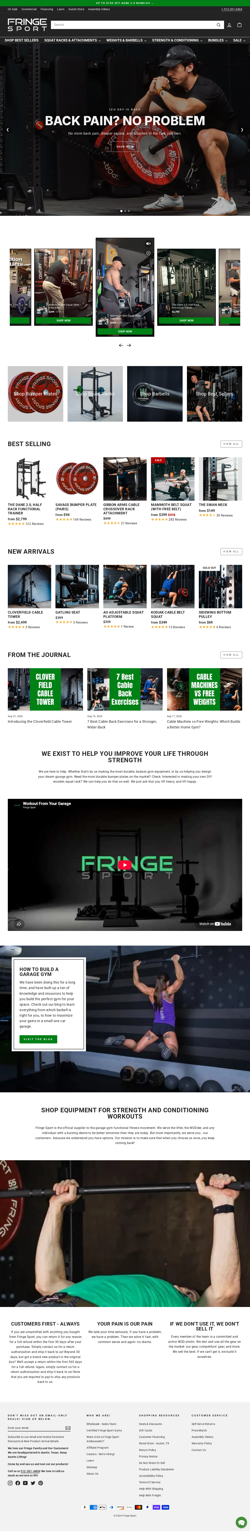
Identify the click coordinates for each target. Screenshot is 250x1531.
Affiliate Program (98, 1447)
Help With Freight (150, 1495)
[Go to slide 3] (129, 211)
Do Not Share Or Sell (152, 1462)
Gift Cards (145, 1430)
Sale (237, 40)
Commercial (29, 9)
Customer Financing (152, 1436)
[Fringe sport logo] (27, 25)
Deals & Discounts (150, 1424)
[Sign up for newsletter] (68, 1428)
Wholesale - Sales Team (101, 1424)
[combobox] (137, 25)
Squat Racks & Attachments (71, 40)
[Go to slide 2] (125, 211)
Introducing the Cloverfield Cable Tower (40, 721)
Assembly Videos (99, 9)
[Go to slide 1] (121, 211)
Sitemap (92, 1467)
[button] (241, 1522)
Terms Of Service (149, 1482)
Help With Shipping (151, 1488)
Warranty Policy (202, 1443)
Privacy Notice (148, 1456)
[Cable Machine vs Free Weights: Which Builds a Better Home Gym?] (204, 689)
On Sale (13, 9)
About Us (92, 1473)
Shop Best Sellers (21, 40)
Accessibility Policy (151, 1475)
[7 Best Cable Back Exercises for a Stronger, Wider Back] (124, 689)
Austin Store (76, 9)
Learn (60, 9)
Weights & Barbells (124, 40)
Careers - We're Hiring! (101, 1454)
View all (231, 444)
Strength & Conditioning (175, 40)
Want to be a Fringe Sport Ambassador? (103, 1439)
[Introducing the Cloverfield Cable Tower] (45, 689)
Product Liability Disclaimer (156, 1469)
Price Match (199, 1430)
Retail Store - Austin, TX (154, 1443)
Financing (47, 9)
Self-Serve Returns (203, 1424)
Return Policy (147, 1450)
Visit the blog (38, 1039)
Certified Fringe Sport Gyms (104, 1430)
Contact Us (199, 1450)
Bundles (216, 40)
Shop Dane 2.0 (125, 146)
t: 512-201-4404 (232, 9)
